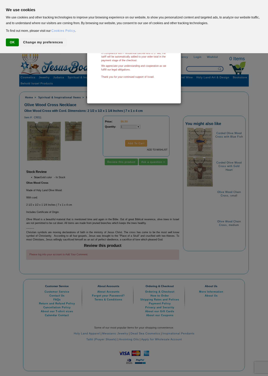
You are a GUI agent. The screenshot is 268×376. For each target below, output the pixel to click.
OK (12, 42)
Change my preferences (43, 42)
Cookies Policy (63, 30)
